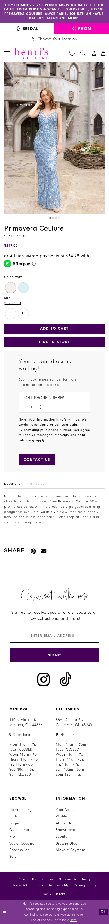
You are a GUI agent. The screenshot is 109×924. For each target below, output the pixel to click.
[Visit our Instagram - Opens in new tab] (43, 679)
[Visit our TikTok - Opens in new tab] (66, 679)
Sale (13, 857)
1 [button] (50, 218)
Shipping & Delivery (75, 879)
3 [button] (56, 218)
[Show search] (83, 53)
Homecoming (20, 810)
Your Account (67, 810)
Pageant (16, 823)
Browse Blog (67, 843)
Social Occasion (23, 843)
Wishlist (62, 816)
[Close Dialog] (4, 912)
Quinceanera (20, 830)
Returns (47, 879)
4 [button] (59, 218)
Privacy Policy (85, 885)
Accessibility (59, 885)
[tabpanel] (54, 138)
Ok (103, 912)
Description (13, 483)
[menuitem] (27, 28)
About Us (64, 823)
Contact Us (27, 879)
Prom (13, 836)
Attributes (36, 483)
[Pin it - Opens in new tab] (34, 551)
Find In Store (54, 342)
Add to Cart (54, 328)
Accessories (19, 850)
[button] (6, 54)
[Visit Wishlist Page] (72, 53)
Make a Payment (70, 850)
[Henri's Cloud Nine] (31, 53)
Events (61, 836)
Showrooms (66, 830)
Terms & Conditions (28, 885)
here (73, 920)
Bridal (14, 816)
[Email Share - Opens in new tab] (44, 551)
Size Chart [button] (12, 303)
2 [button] (53, 218)
